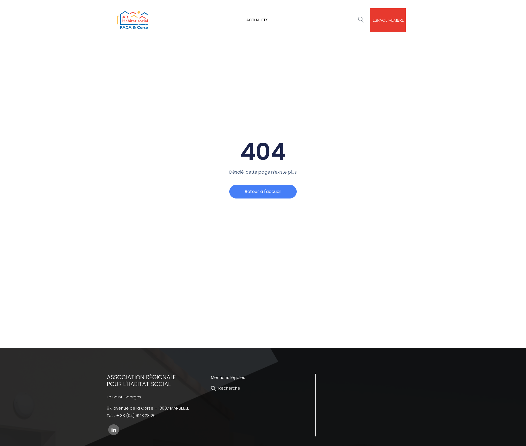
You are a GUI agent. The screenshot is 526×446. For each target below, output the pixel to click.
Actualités (257, 20)
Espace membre (388, 20)
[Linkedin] (113, 429)
